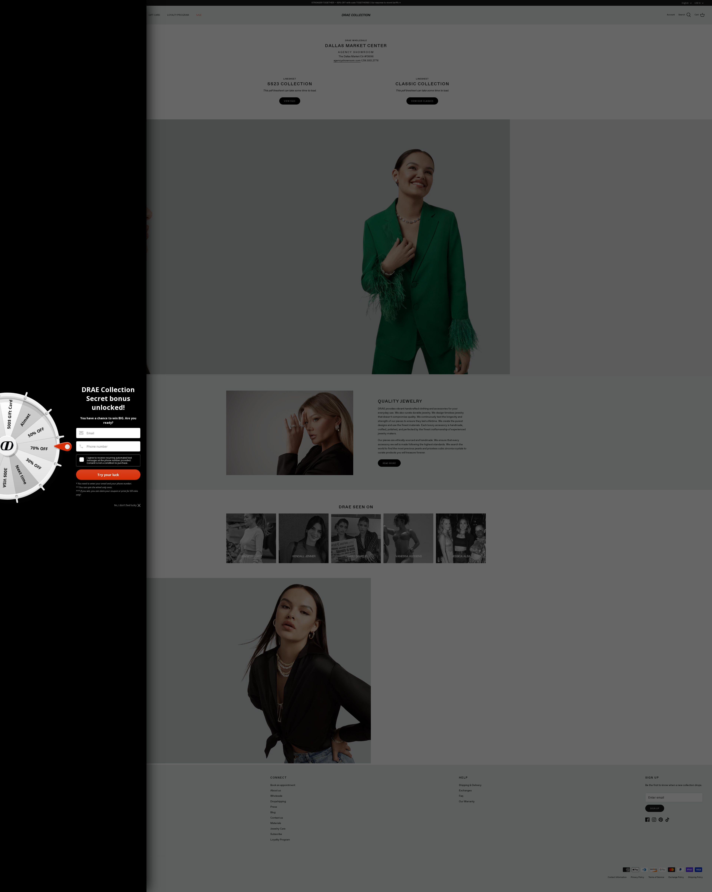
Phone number (97, 446)
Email (90, 433)
